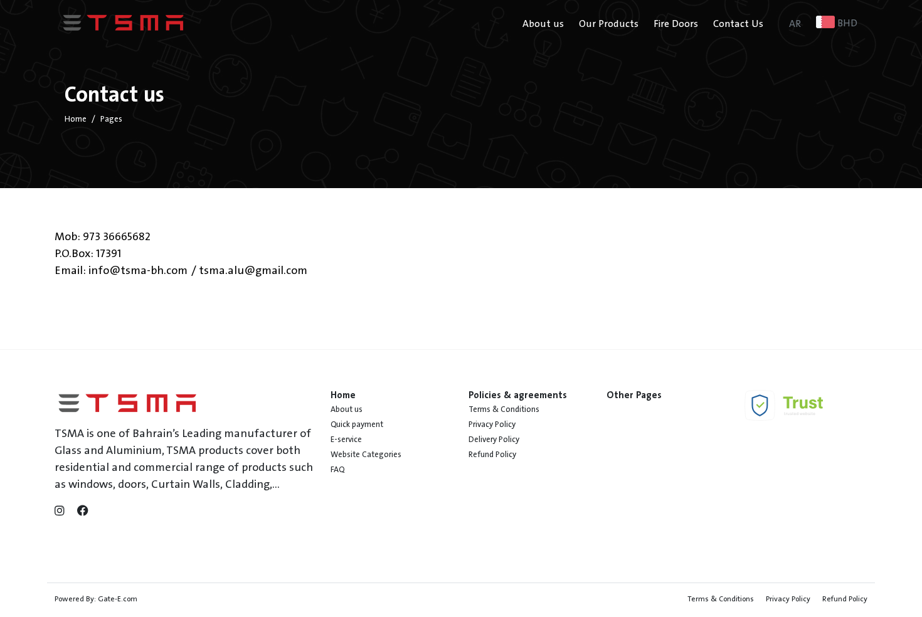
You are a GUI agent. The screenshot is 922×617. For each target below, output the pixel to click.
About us (543, 24)
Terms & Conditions (504, 409)
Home (76, 119)
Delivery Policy (494, 439)
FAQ (337, 470)
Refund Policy (492, 454)
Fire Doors (676, 24)
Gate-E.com (117, 599)
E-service (346, 439)
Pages (111, 119)
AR (795, 24)
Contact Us (738, 24)
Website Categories (366, 454)
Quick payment (357, 424)
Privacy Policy (492, 424)
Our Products (609, 24)
